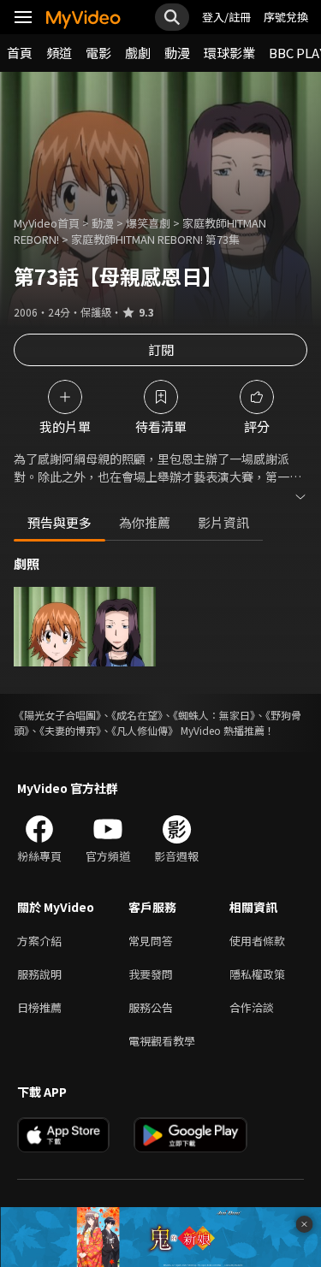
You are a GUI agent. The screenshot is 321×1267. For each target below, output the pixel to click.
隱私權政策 (257, 974)
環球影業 (229, 53)
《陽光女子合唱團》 (57, 715)
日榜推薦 (39, 1007)
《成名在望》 (137, 715)
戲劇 (138, 53)
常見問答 (150, 940)
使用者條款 (257, 940)
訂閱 (161, 349)
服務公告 (150, 1007)
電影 (98, 53)
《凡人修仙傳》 (144, 730)
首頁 (20, 53)
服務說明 (39, 974)
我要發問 (150, 974)
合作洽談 (251, 1007)
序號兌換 (286, 17)
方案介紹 (39, 940)
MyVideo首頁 (47, 223)
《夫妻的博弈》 (70, 730)
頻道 (59, 53)
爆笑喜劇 (148, 223)
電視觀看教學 (161, 1041)
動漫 (177, 53)
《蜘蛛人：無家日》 (214, 715)
